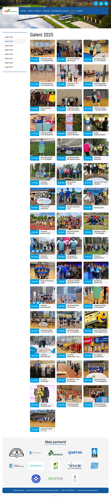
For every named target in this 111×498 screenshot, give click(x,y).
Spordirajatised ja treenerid (60, 11)
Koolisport (37, 11)
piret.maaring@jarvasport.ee (90, 490)
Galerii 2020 (9, 63)
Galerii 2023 (9, 50)
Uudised (30, 11)
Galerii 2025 (9, 41)
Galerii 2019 (9, 67)
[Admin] (0, 1)
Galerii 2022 (9, 54)
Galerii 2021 (9, 58)
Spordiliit (80, 11)
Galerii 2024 (9, 46)
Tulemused (46, 11)
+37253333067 (70, 490)
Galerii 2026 (9, 37)
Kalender (23, 11)
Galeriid (72, 11)
